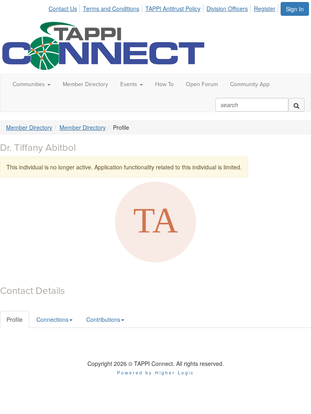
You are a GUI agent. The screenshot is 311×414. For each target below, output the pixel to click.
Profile (14, 319)
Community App (250, 84)
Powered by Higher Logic (155, 372)
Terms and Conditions (111, 8)
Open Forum (202, 84)
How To (164, 84)
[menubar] (164, 7)
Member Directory (85, 84)
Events (129, 84)
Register (264, 8)
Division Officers (227, 8)
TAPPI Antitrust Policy (172, 8)
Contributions (103, 319)
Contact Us (63, 8)
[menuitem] (65, 7)
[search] (296, 105)
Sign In (295, 9)
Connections (52, 319)
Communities (30, 84)
